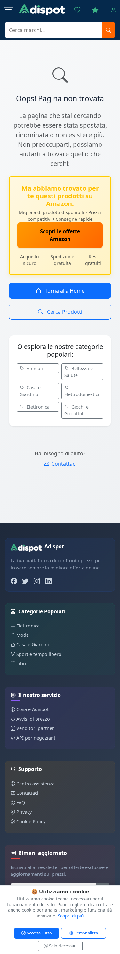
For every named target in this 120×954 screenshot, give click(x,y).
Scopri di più (71, 916)
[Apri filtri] (8, 10)
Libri (21, 663)
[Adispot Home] (42, 10)
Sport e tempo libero (38, 654)
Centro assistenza (35, 784)
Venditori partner (35, 728)
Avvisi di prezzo (33, 719)
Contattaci (63, 463)
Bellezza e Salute (78, 371)
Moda (22, 635)
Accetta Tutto (39, 933)
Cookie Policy (30, 821)
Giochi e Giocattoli (76, 410)
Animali (34, 368)
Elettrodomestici (81, 394)
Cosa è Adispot (32, 709)
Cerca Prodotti (64, 311)
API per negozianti (36, 738)
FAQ (20, 803)
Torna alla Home (64, 290)
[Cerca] (108, 30)
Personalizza (85, 933)
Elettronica (37, 407)
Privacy (24, 812)
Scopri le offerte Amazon (60, 235)
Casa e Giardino (30, 391)
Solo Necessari (62, 946)
